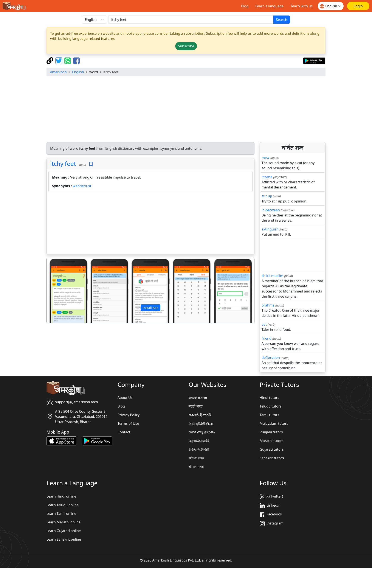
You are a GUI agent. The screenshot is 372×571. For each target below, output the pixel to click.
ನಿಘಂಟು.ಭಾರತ (199, 440)
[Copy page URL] (50, 60)
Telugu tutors (271, 406)
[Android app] (97, 440)
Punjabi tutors (271, 432)
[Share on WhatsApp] (68, 60)
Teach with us (301, 6)
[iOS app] (61, 440)
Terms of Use (128, 423)
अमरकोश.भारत (198, 397)
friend (266, 338)
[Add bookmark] (91, 164)
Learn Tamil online (61, 513)
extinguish (270, 229)
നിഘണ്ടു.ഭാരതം (202, 432)
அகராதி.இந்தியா (201, 423)
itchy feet (63, 163)
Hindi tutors (269, 397)
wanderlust (82, 186)
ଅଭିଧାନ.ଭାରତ (199, 449)
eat (264, 324)
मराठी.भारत (196, 406)
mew (266, 157)
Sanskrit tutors (272, 458)
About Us (125, 397)
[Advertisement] (186, 110)
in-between (271, 210)
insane (267, 176)
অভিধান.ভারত (196, 458)
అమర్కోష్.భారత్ (200, 414)
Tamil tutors (269, 414)
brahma (268, 305)
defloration (271, 357)
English (78, 72)
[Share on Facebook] (76, 60)
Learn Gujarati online (63, 530)
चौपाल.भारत (196, 466)
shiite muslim (272, 275)
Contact (124, 432)
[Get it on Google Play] (314, 60)
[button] (62, 290)
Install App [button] (150, 308)
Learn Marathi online (63, 522)
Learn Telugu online (62, 505)
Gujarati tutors (272, 449)
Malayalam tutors (274, 423)
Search (281, 19)
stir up (267, 196)
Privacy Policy (129, 414)
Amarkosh (58, 72)
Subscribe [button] (186, 46)
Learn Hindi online (61, 496)
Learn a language (269, 6)
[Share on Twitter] (59, 60)
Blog (244, 6)
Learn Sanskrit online (63, 539)
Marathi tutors (272, 440)
